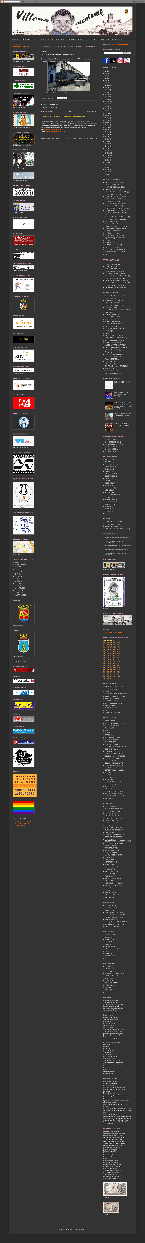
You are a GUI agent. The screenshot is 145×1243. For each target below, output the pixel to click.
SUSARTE (108, 890)
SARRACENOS (110, 499)
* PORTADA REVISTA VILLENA (115, 280)
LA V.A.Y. (108, 333)
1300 (106, 76)
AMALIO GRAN (110, 806)
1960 (48, 98)
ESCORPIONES (110, 476)
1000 (106, 71)
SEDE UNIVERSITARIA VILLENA (115, 791)
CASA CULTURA (110, 691)
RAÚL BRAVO (109, 881)
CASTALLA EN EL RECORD (114, 912)
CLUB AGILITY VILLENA (112, 751)
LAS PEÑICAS (19, 586)
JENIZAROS (109, 483)
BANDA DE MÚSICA (21, 564)
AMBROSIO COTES (111, 247)
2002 (106, 118)
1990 (106, 111)
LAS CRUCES (19, 583)
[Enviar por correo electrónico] (58, 98)
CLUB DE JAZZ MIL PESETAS (114, 818)
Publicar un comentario (50, 107)
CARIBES (108, 471)
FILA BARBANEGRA (111, 976)
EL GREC (18, 569)
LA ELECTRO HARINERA (113, 326)
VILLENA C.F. (109, 798)
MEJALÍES (108, 490)
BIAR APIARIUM (110, 910)
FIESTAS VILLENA (90, 39)
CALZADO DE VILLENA (112, 689)
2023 (106, 167)
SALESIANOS (109, 364)
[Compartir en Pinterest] (66, 98)
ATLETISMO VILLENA (112, 739)
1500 (106, 80)
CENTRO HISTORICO (112, 307)
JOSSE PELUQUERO (112, 848)
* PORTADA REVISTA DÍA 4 (113, 278)
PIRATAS (108, 944)
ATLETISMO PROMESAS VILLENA (116, 809)
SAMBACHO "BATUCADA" (113, 885)
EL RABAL (18, 574)
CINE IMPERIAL (110, 312)
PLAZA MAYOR (110, 361)
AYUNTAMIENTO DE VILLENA (114, 687)
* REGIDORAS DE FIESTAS (114, 287)
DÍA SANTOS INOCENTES (113, 249)
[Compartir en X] (62, 98)
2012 (106, 141)
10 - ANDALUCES (110, 449)
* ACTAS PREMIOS (111, 264)
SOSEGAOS (109, 888)
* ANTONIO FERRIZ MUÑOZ (114, 187)
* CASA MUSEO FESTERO (113, 271)
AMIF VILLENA (110, 728)
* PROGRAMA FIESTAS (112, 285)
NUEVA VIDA (109, 779)
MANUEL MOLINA (110, 859)
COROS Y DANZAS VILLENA (114, 770)
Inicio (70, 111)
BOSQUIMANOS (110, 464)
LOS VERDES (109, 488)
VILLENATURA (109, 897)
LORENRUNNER (110, 857)
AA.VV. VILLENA (20, 562)
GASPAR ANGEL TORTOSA (114, 837)
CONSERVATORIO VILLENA (114, 765)
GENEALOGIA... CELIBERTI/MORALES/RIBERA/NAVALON (118, 840)
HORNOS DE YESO (111, 317)
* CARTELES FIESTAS (112, 266)
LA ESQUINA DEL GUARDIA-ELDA (116, 922)
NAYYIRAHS (109, 492)
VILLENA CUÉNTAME (103, 39)
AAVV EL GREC (110, 721)
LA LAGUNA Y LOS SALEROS (114, 328)
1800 (106, 87)
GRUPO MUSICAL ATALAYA (114, 843)
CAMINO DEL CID (110, 813)
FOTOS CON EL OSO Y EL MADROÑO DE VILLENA (122, 414)
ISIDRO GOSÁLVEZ (111, 845)
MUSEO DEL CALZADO (112, 867)
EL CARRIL (18, 567)
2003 (106, 120)
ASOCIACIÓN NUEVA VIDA (113, 737)
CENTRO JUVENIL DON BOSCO (115, 747)
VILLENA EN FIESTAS (112, 895)
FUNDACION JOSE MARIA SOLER (116, 694)
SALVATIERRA (109, 786)
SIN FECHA (108, 254)
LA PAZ (17, 579)
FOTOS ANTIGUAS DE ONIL (114, 917)
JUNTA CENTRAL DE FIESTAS (115, 696)
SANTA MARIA (109, 789)
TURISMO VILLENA (111, 708)
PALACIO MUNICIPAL (112, 350)
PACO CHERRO (110, 869)
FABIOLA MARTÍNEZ (111, 832)
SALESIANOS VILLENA (112, 784)
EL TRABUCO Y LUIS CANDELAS (116, 973)
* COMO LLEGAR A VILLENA (114, 296)
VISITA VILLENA (45, 39)
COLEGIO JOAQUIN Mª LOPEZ (115, 756)
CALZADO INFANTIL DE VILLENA (115, 811)
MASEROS (108, 953)
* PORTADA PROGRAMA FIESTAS (116, 276)
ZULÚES (107, 513)
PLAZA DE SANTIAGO (112, 357)
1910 (106, 92)
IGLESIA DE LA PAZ (111, 319)
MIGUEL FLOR (109, 864)
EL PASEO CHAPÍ (111, 314)
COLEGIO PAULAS (111, 761)
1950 (106, 101)
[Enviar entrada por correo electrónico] (52, 98)
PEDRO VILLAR (110, 876)
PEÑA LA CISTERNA (111, 983)
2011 (106, 139)
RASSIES (108, 987)
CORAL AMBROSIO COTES (114, 768)
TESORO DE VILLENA (112, 371)
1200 (106, 73)
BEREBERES (109, 942)
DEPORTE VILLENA (111, 823)
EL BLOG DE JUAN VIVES (113, 827)
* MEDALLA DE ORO (111, 231)
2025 (106, 172)
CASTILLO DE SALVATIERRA (114, 305)
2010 (106, 136)
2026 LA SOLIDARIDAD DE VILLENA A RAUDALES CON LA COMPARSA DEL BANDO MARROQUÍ (123, 405)
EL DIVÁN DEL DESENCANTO (114, 830)
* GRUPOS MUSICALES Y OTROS (116, 217)
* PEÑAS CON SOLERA (112, 233)
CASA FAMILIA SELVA (112, 298)
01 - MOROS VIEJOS (111, 440)
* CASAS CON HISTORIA (113, 199)
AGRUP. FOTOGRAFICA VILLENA (116, 723)
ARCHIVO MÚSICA (117, 39)
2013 (106, 144)
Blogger (83, 1229)
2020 (106, 160)
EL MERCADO (19, 572)
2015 (106, 148)
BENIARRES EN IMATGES (113, 908)
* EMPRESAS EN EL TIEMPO (114, 210)
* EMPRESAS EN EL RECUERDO (115, 208)
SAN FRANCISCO (20, 595)
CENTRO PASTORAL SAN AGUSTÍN (116, 310)
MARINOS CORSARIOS (112, 949)
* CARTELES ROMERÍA (112, 269)
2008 (106, 132)
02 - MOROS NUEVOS (112, 442)
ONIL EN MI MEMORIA (112, 926)
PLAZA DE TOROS (111, 359)
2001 (106, 115)
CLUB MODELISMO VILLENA (114, 754)
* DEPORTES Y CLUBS (112, 206)
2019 (106, 158)
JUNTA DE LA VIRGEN (112, 698)
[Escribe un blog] (60, 98)
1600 (106, 83)
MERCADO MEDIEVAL (112, 862)
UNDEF (107, 710)
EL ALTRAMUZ (109, 971)
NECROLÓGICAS (110, 524)
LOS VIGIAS (109, 980)
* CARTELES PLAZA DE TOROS (115, 196)
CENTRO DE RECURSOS (113, 744)
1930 (106, 97)
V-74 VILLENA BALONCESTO (114, 796)
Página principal (15, 39)
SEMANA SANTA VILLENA (113, 793)
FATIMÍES (108, 478)
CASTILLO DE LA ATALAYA (76, 39)
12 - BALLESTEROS (111, 451)
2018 (106, 155)
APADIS (107, 732)
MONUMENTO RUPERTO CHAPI (115, 338)
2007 (106, 129)
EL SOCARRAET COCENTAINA (115, 915)
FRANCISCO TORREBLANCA (114, 834)
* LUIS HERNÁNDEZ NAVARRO (115, 228)
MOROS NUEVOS (110, 937)
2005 (106, 125)
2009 (106, 134)
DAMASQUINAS (110, 474)
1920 (106, 94)
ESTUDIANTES (110, 946)
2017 (106, 153)
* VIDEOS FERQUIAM (112, 245)
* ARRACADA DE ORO (112, 189)
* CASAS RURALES (111, 201)
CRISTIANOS (109, 958)
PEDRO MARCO (110, 874)
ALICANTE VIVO (110, 905)
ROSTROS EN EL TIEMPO (113, 883)
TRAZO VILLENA (110, 892)
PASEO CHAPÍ (19, 590)
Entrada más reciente (47, 111)
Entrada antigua (91, 111)
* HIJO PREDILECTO (111, 224)
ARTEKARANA (109, 735)
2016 (106, 151)
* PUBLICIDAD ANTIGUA (113, 235)
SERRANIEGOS (110, 502)
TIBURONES (109, 504)
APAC (107, 730)
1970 (106, 106)
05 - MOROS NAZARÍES (112, 447)
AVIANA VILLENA (110, 742)
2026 (106, 174)
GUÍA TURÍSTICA (26, 39)
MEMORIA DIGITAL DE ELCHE (115, 924)
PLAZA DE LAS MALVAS (113, 354)
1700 (106, 85)
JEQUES (108, 485)
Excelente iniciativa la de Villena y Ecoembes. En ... (115, 542)
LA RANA (108, 331)
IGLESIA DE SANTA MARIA (113, 321)
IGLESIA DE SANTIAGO (112, 324)
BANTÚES (108, 462)
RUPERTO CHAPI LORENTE (114, 252)
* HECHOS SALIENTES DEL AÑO (115, 219)
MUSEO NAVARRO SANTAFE (114, 345)
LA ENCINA (18, 576)
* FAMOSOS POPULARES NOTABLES (117, 213)
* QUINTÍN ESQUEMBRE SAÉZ (115, 238)
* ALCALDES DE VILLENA (113, 182)
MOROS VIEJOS (110, 935)
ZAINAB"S (108, 509)
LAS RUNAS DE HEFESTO (113, 855)
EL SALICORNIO (110, 777)
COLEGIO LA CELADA (112, 758)
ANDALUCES (109, 951)
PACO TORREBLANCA (112, 871)
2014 (106, 146)
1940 (106, 99)
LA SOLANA (18, 581)
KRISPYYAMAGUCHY (112, 850)
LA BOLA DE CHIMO (111, 852)
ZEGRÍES (108, 511)
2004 (106, 122)
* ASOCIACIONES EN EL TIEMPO (116, 192)
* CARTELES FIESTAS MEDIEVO (115, 194)
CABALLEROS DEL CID (112, 467)
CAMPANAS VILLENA (112, 816)
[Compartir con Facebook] (64, 98)
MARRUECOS (109, 939)
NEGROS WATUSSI (111, 495)
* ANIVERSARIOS (110, 185)
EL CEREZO (109, 772)
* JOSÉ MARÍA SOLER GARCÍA (115, 226)
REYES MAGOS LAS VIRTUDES (115, 782)
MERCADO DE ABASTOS (113, 335)
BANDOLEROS (110, 459)
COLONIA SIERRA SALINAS (114, 763)
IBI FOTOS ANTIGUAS (112, 919)
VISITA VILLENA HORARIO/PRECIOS (117, 529)
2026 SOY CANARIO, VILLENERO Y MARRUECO (122, 424)
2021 (106, 162)
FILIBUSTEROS (110, 481)
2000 (106, 113)
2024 (106, 169)
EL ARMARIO (109, 825)
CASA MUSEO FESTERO (113, 300)
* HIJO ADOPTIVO (111, 221)
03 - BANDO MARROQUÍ (113, 444)
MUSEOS (35, 39)
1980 (106, 108)
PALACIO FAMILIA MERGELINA (115, 347)
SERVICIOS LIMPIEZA (112, 526)
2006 (106, 127)
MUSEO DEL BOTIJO (112, 342)
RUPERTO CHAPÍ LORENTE (59, 39)
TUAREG (108, 506)
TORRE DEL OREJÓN (112, 373)
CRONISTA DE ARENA (112, 820)
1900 (106, 90)
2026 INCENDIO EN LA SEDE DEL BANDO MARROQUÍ (121, 394)
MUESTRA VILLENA (111, 701)
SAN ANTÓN (19, 593)
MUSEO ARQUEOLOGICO (113, 340)
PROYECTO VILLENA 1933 (113, 878)
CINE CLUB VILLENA (111, 749)
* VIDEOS (108, 242)
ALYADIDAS (109, 966)
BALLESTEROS (110, 956)
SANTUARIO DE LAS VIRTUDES (115, 366)
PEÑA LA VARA (110, 985)
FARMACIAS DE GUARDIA (113, 522)
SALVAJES (108, 497)
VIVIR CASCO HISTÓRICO (113, 712)
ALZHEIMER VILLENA (112, 725)
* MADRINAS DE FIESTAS (113, 273)
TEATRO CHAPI (110, 368)
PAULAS (107, 352)
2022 (106, 165)
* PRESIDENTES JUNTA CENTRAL (116, 283)
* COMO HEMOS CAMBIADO (114, 203)
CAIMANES (108, 469)
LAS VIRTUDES (20, 588)
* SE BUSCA (109, 240)
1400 (106, 78)
